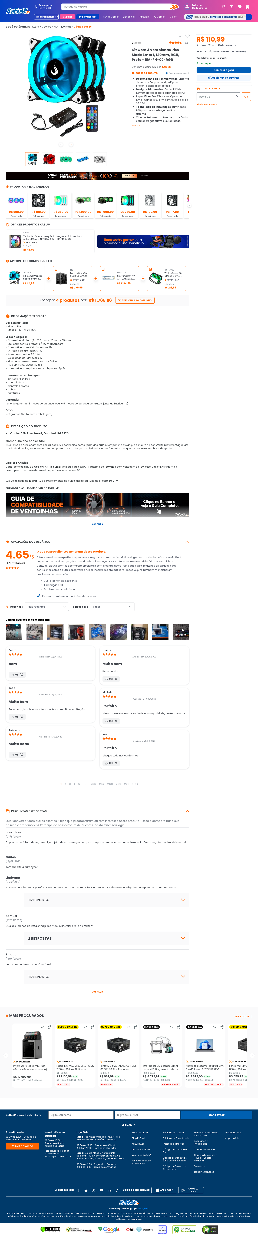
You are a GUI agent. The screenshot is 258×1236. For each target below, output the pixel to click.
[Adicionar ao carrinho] (49, 1027)
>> (136, 784)
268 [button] (110, 784)
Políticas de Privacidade (176, 1138)
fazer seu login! (114, 825)
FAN (57, 26)
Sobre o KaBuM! (140, 1132)
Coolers (47, 26)
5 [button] (79, 784)
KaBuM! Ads (138, 1143)
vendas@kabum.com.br (58, 1156)
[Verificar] (50, 1229)
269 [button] (118, 784)
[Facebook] (78, 1190)
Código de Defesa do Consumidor (174, 1168)
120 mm (67, 26)
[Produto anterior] (5, 1055)
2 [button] (65, 784)
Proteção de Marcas (173, 1143)
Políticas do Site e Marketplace (141, 1162)
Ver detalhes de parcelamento (212, 58)
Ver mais (136, 125)
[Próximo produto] (252, 1055)
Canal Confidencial (204, 1149)
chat (66, 1150)
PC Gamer (159, 16)
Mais (174, 17)
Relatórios (199, 1166)
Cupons (67, 16)
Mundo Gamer (110, 16)
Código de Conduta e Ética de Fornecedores (175, 1159)
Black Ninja (129, 16)
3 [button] (70, 784)
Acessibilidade (233, 1132)
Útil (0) (19, 674)
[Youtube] (101, 1190)
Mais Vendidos (88, 16)
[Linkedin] (109, 1190)
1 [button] (61, 784)
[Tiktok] (117, 1190)
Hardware (144, 16)
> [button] (133, 784)
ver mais (97, 992)
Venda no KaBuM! (141, 1155)
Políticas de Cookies (173, 1132)
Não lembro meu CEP (207, 104)
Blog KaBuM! (138, 1138)
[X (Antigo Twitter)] (94, 1190)
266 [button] (93, 784)
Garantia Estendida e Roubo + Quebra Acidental (205, 1158)
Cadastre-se (199, 8)
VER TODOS (241, 1016)
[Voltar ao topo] (129, 1202)
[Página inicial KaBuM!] (18, 11)
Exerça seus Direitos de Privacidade (206, 1134)
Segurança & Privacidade (201, 1142)
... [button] (85, 784)
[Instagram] (86, 1190)
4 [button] (74, 784)
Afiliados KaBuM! (141, 1149)
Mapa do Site (232, 1138)
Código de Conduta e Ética (175, 1151)
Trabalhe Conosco (204, 1171)
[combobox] (117, 7)
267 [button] (101, 784)
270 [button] (127, 784)
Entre (195, 5)
